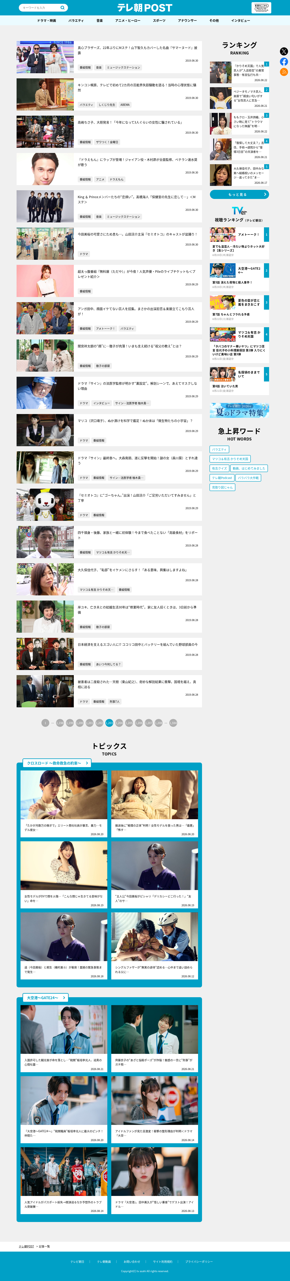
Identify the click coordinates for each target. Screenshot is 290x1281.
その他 (214, 20)
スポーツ (159, 20)
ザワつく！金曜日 (107, 142)
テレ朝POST (145, 7)
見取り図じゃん (222, 487)
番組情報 (85, 67)
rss (284, 72)
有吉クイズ (219, 468)
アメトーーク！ (105, 328)
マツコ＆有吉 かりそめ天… (113, 552)
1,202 (99, 723)
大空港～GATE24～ (42, 997)
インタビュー (240, 20)
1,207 (148, 723)
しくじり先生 (107, 105)
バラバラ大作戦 (248, 478)
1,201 (89, 723)
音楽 (99, 20)
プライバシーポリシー (199, 1261)
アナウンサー (187, 20)
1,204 (119, 723)
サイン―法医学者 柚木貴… (132, 403)
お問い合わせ (132, 1261)
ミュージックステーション (123, 67)
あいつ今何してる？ (108, 664)
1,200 (79, 723)
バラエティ (76, 20)
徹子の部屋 (103, 366)
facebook (284, 62)
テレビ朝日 (77, 1261)
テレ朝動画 (104, 1261)
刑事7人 (115, 701)
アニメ (100, 179)
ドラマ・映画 (46, 20)
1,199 (69, 723)
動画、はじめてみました (249, 468)
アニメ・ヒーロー (127, 20)
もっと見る (237, 194)
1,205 (129, 723)
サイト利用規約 (162, 1261)
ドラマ (84, 254)
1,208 (158, 723)
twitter (284, 51)
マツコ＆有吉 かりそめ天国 (230, 459)
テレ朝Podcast (222, 478)
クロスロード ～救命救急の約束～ (54, 763)
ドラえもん (116, 179)
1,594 (173, 723)
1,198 (60, 723)
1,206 (138, 723)
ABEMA (125, 105)
